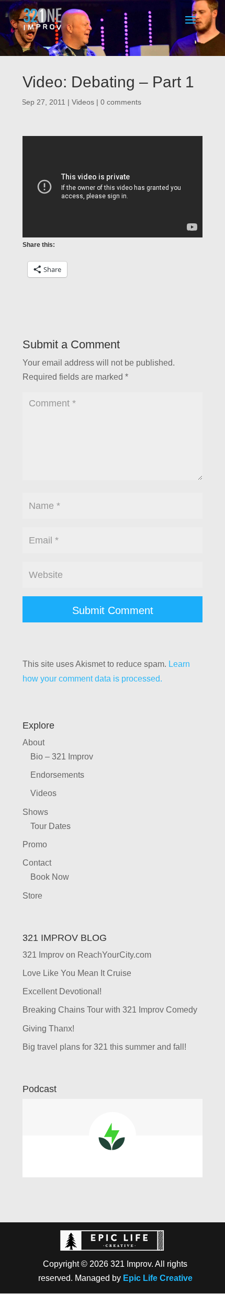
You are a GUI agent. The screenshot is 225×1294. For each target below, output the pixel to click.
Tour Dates (50, 826)
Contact (36, 862)
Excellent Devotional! (62, 991)
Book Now (49, 876)
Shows (35, 812)
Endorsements (57, 774)
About (33, 742)
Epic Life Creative (158, 1278)
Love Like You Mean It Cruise (76, 973)
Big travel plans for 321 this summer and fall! (104, 1046)
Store (32, 895)
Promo (34, 844)
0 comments (120, 102)
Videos (83, 102)
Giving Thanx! (48, 1028)
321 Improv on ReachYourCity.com (86, 954)
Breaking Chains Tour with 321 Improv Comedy (109, 1009)
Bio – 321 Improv (61, 756)
